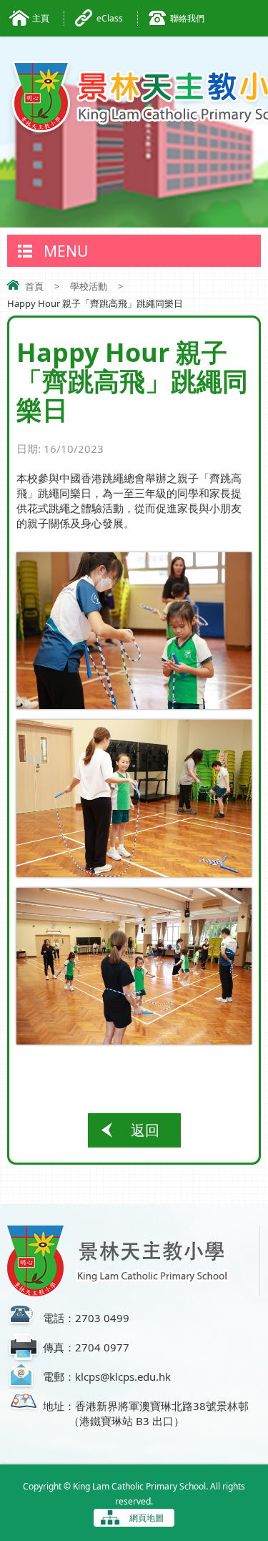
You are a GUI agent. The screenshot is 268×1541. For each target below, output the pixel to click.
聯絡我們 (187, 18)
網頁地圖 (146, 1518)
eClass (109, 18)
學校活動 (88, 286)
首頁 (34, 286)
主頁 (40, 18)
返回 (145, 1130)
